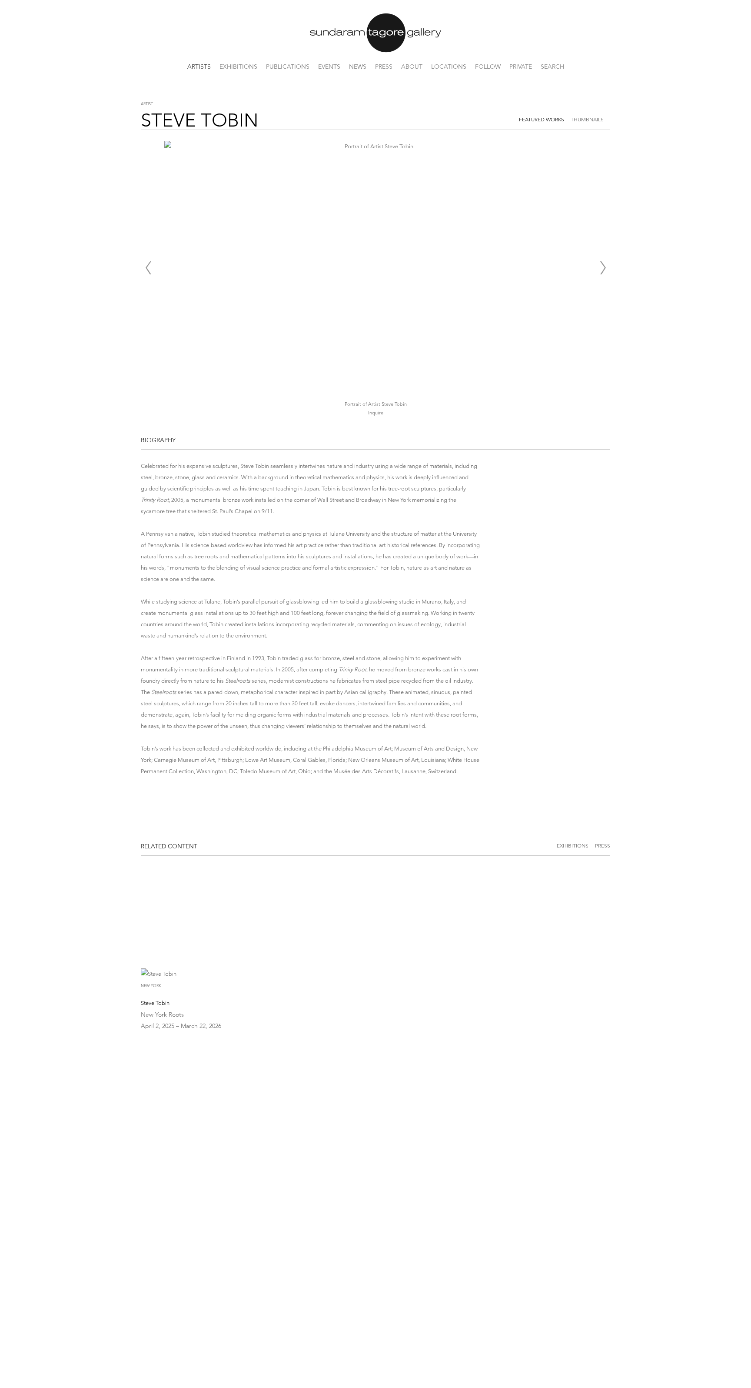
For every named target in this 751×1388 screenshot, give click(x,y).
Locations (448, 66)
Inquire (375, 413)
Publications (287, 66)
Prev (148, 268)
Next (603, 268)
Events (329, 66)
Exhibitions (238, 66)
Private (520, 66)
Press (383, 66)
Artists (199, 66)
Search (552, 66)
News (357, 66)
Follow (488, 66)
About (411, 66)
